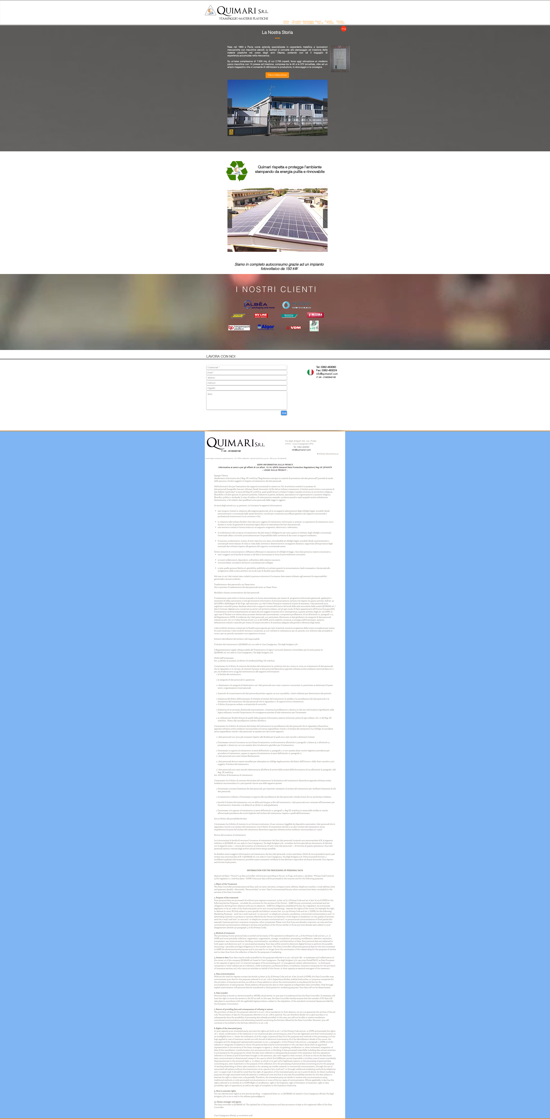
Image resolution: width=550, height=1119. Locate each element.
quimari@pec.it (258, 1096)
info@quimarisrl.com (327, 373)
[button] (277, 108)
